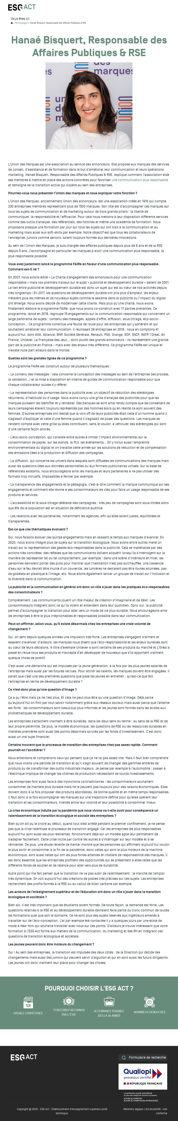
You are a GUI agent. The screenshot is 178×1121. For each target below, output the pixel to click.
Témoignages (21, 23)
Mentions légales (133, 1109)
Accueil (12, 23)
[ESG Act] (22, 7)
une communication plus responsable (140, 180)
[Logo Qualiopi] (143, 1082)
